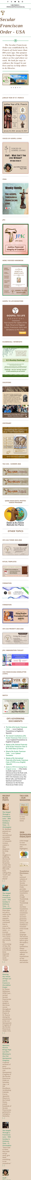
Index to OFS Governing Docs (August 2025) (16, 768)
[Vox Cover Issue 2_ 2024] (15, 678)
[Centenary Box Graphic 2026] (15, 428)
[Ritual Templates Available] (15, 566)
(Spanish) (9, 764)
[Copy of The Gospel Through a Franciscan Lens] (15, 184)
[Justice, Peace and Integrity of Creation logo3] (15, 225)
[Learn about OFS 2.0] (15, 387)
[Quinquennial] (15, 507)
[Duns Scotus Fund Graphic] (15, 609)
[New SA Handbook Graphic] (15, 265)
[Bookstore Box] (15, 306)
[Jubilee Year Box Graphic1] (15, 102)
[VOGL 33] (15, 143)
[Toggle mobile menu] (30, 9)
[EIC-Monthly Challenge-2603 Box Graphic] (15, 346)
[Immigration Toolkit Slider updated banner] (15, 655)
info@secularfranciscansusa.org (15, 7)
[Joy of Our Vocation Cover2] (15, 700)
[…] (3, 881)
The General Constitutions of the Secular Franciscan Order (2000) (16, 737)
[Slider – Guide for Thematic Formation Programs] (15, 588)
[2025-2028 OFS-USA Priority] (15, 633)
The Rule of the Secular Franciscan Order (16, 728)
